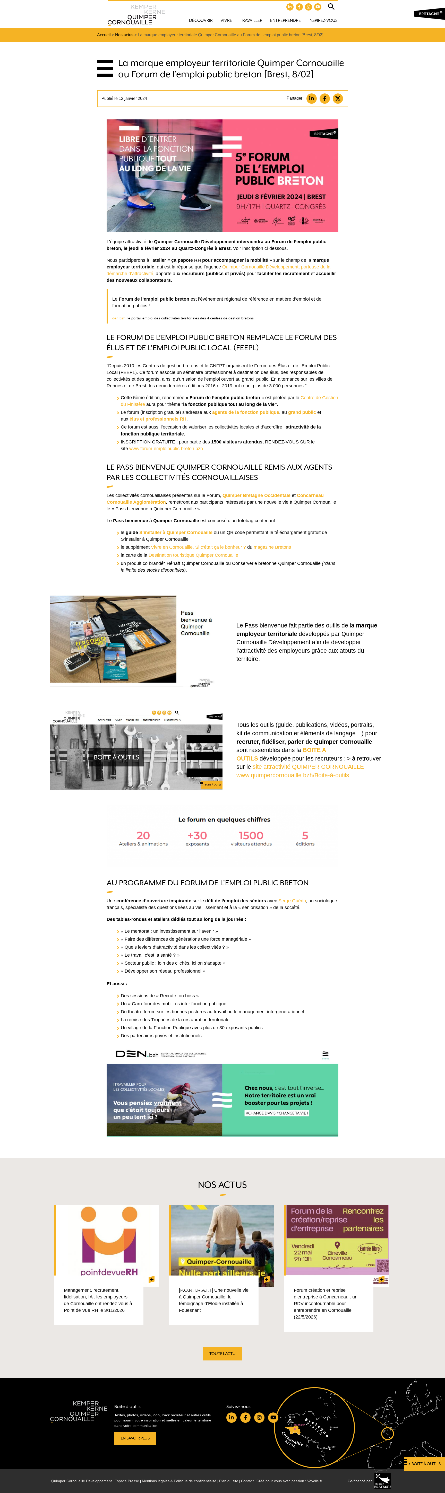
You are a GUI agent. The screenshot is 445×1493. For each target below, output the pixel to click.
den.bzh (118, 318)
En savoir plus (135, 1438)
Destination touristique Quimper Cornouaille (193, 555)
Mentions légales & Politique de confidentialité (179, 1481)
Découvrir (201, 20)
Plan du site (228, 1481)
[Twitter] (338, 98)
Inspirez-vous (323, 20)
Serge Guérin (292, 900)
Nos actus (124, 35)
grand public (302, 412)
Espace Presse (127, 1481)
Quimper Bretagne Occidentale (256, 495)
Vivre (226, 20)
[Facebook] (325, 98)
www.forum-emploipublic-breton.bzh (165, 448)
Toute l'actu (222, 1353)
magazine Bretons (272, 547)
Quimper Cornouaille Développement (81, 1481)
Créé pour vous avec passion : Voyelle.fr (289, 1481)
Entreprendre (285, 20)
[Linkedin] (311, 98)
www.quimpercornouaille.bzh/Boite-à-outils (292, 775)
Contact (247, 1481)
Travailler (251, 20)
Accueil (104, 35)
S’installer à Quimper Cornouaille (175, 532)
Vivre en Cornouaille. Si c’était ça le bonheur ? (198, 547)
